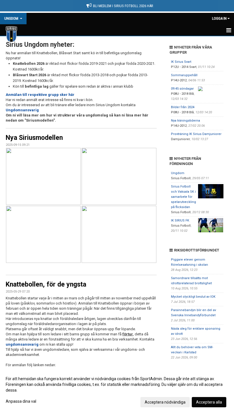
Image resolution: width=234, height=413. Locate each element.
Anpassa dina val (21, 401)
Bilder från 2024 (182, 107)
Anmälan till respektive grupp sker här (40, 94)
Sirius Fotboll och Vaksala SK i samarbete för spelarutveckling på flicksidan (183, 197)
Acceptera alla (209, 402)
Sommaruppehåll (184, 75)
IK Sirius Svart (181, 62)
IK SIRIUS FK (180, 220)
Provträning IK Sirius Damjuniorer (196, 134)
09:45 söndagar (182, 88)
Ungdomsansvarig (22, 110)
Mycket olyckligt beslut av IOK (193, 297)
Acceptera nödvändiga (165, 402)
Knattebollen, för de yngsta (46, 284)
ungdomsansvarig (22, 344)
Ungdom (177, 173)
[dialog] (117, 390)
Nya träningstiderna (185, 120)
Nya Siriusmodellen (34, 138)
